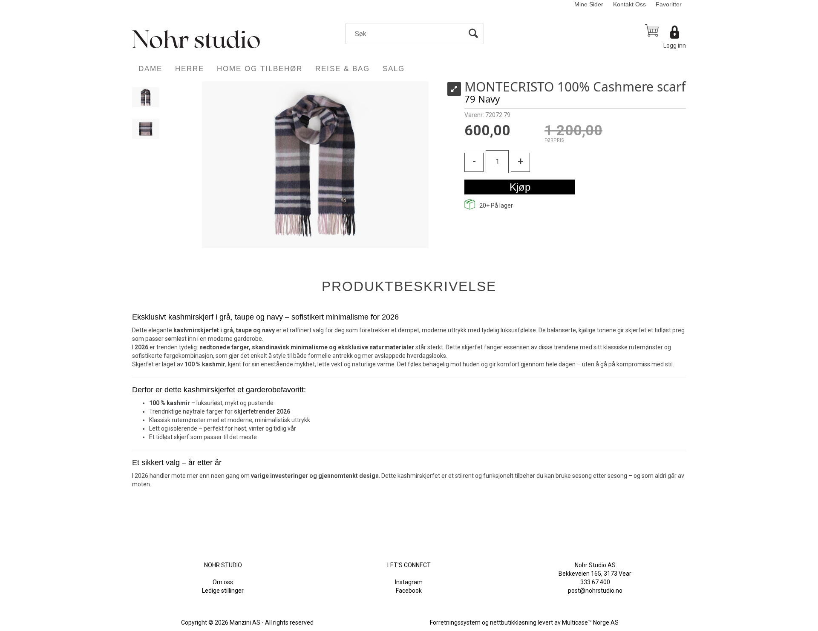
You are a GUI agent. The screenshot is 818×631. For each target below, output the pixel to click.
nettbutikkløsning (513, 622)
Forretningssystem (455, 622)
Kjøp (520, 187)
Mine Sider (588, 4)
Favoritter (669, 4)
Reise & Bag (342, 69)
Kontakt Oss (629, 4)
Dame (150, 69)
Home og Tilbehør (259, 69)
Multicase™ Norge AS (590, 622)
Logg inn (674, 45)
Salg (394, 69)
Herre (189, 69)
